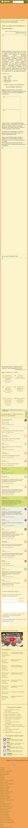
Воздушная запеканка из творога (17, 697)
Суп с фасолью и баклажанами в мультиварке (7, 404)
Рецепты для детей (5, 817)
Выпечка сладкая (5, 798)
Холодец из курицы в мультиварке (16, 660)
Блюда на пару (4, 795)
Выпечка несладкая (5, 797)
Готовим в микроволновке (7, 800)
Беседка (2, 777)
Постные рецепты (5, 814)
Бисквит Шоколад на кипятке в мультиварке (16, 666)
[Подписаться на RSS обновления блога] (22, 16)
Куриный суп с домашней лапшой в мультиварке (8, 381)
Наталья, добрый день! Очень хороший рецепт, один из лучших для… (15, 748)
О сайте (2, 769)
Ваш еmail (21, 600)
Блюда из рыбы (4, 790)
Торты (17, 409)
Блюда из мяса (4, 785)
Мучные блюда (4, 809)
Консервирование (5, 804)
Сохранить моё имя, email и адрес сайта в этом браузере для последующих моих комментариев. (13, 615)
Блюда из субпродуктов (6, 792)
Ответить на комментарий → (8, 424)
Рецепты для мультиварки (12, 20)
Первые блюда (4, 813)
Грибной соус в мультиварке (20, 390)
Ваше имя (21, 598)
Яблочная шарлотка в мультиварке (13, 717)
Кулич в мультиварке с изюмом (13, 714)
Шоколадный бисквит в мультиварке (17, 680)
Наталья (25, 369)
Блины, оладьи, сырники (7, 780)
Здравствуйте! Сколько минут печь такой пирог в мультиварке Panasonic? (15, 744)
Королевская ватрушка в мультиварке (17, 686)
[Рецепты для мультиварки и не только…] (14, 11)
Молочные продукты (6, 808)
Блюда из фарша (4, 793)
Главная (3, 20)
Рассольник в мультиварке (17, 691)
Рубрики (2, 776)
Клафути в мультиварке (20, 378)
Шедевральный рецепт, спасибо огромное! (15, 755)
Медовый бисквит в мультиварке (13, 732)
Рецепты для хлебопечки (7, 821)
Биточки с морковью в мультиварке (8, 392)
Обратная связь (4, 774)
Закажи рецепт (8, 730)
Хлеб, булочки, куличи (6, 827)
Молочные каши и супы (6, 806)
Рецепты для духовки (6, 819)
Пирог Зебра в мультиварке (12, 729)
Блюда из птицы (4, 788)
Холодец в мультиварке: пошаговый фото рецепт (17, 653)
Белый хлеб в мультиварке (11, 712)
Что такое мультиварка (6, 771)
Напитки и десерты (5, 811)
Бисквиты (2, 779)
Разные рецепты (4, 816)
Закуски (2, 801)
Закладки (26, 415)
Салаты (2, 824)
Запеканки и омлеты (5, 803)
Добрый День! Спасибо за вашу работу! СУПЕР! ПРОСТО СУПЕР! (15, 740)
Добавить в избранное (21, 32)
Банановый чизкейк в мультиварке (13, 724)
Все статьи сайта (4, 772)
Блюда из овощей (5, 787)
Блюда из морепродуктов (7, 784)
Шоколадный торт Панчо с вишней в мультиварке (17, 673)
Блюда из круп (4, 782)
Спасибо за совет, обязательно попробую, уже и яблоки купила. (15, 751)
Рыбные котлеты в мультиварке (20, 402)
